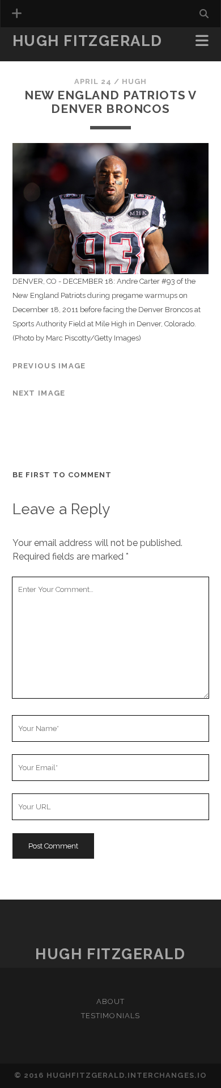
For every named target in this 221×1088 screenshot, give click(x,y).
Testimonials (46, 57)
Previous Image (49, 366)
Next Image (39, 393)
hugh (134, 81)
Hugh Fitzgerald (87, 40)
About (110, 1001)
